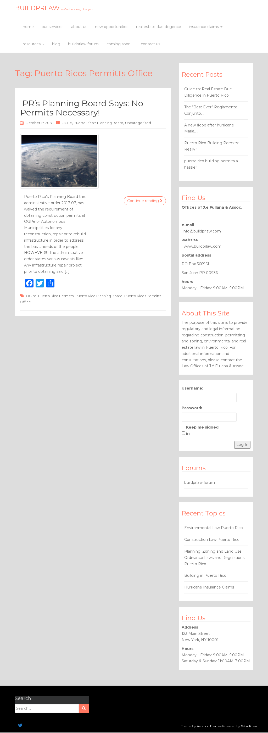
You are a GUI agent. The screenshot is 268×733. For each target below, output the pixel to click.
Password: (192, 408)
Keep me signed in (202, 430)
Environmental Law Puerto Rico (213, 527)
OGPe (67, 123)
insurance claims (204, 26)
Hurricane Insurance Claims (209, 587)
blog (56, 44)
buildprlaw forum (83, 44)
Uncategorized (138, 123)
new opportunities (111, 26)
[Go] (84, 708)
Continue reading (143, 200)
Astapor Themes (209, 726)
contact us (150, 44)
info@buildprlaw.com (202, 231)
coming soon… (120, 44)
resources (32, 44)
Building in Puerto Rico (205, 575)
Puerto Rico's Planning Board (98, 123)
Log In (242, 444)
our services (52, 26)
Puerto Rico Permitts (56, 296)
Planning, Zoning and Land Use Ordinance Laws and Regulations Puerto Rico (214, 557)
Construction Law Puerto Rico (211, 539)
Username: (192, 388)
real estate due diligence (158, 26)
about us (79, 26)
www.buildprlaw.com (202, 246)
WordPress (249, 726)
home (28, 26)
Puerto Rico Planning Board (98, 296)
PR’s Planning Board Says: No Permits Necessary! (81, 108)
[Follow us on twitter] (20, 725)
